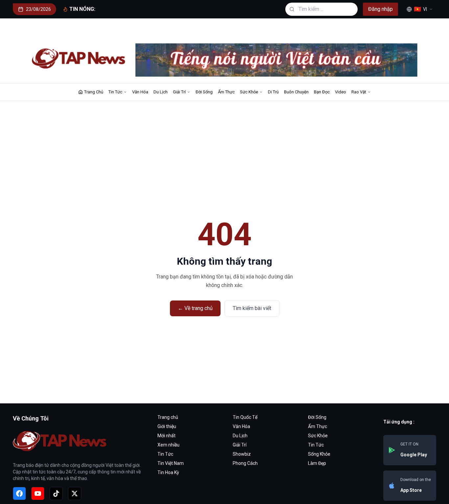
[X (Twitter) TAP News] (74, 493)
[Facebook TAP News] (19, 493)
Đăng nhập (380, 9)
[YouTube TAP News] (37, 493)
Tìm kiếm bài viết (252, 308)
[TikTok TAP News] (56, 493)
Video (340, 91)
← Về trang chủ (195, 308)
